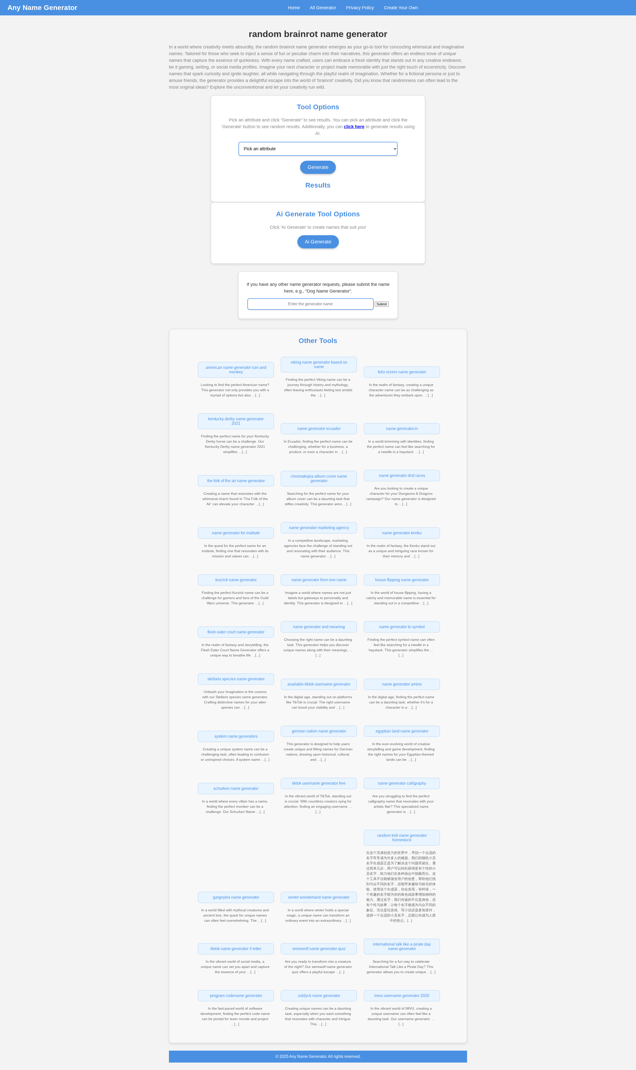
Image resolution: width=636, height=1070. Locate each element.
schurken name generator (235, 788)
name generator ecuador (319, 428)
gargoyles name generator (236, 897)
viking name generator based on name (319, 364)
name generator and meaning (319, 627)
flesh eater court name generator (235, 632)
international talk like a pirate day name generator (402, 946)
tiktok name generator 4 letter (235, 949)
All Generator (323, 7)
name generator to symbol (402, 627)
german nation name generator (319, 731)
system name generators (236, 736)
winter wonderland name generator (319, 897)
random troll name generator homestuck (402, 837)
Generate (318, 167)
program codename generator (236, 996)
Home (294, 7)
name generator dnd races (402, 475)
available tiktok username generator (318, 684)
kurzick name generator (236, 580)
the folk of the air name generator (236, 481)
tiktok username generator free (319, 783)
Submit (382, 304)
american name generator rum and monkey (236, 369)
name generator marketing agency (319, 528)
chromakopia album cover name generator (319, 478)
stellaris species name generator (236, 679)
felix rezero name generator (402, 372)
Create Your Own (401, 7)
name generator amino (402, 684)
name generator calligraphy (402, 783)
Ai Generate (318, 241)
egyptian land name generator (402, 731)
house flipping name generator (402, 580)
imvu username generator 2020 (401, 996)
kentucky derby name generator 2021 (236, 421)
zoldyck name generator (319, 996)
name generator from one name (319, 580)
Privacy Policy (360, 7)
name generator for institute (236, 533)
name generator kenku (402, 533)
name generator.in (402, 428)
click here (354, 126)
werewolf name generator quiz (319, 949)
